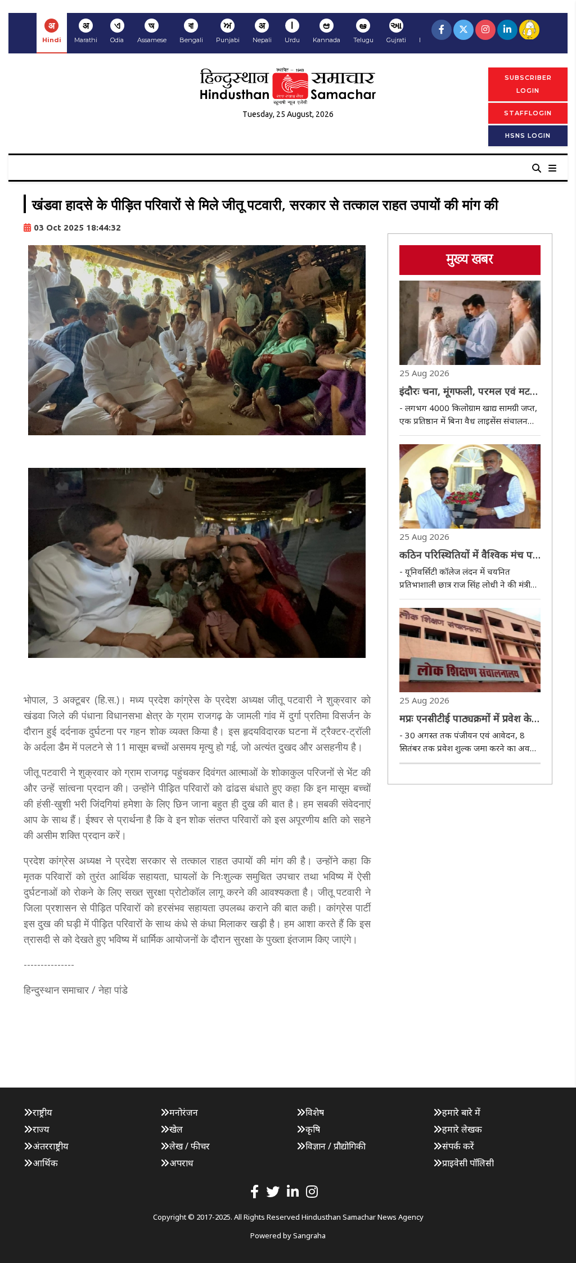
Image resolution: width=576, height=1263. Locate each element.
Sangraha (309, 1235)
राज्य (41, 1129)
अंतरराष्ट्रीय (51, 1146)
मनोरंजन (183, 1112)
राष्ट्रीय (42, 1112)
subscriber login (528, 84)
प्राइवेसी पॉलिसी (468, 1163)
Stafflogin (528, 113)
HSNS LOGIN (528, 135)
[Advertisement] (228, 1032)
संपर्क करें (458, 1146)
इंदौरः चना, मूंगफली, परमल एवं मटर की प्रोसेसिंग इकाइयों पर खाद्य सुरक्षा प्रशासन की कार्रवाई (466, 391)
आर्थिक (45, 1163)
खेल (176, 1129)
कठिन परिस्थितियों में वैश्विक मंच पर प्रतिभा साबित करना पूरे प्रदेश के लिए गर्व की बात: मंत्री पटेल (469, 555)
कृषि (312, 1129)
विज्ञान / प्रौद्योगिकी (335, 1146)
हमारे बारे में (461, 1112)
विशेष (314, 1112)
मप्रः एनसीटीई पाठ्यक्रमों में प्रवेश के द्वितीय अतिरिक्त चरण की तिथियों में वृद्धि (468, 718)
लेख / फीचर (189, 1146)
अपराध (181, 1163)
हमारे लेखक (462, 1129)
